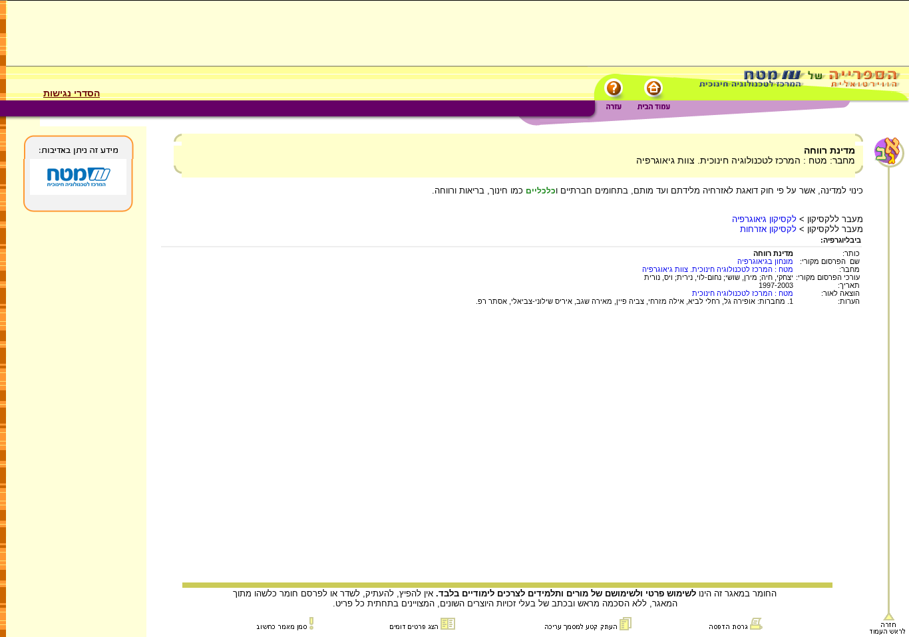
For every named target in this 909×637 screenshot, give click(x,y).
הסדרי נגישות (71, 93)
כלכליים (541, 191)
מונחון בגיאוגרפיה (765, 261)
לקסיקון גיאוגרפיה (764, 219)
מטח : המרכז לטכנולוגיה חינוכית (742, 293)
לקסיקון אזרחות (768, 229)
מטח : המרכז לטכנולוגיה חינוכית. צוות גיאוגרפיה (717, 269)
